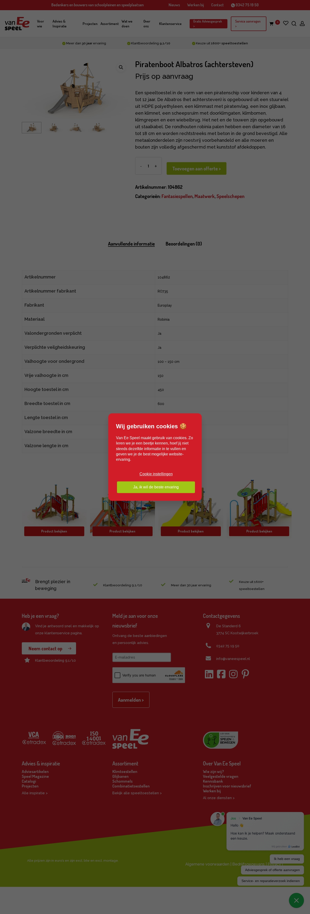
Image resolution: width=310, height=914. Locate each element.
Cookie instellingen (156, 474)
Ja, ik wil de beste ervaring (156, 487)
